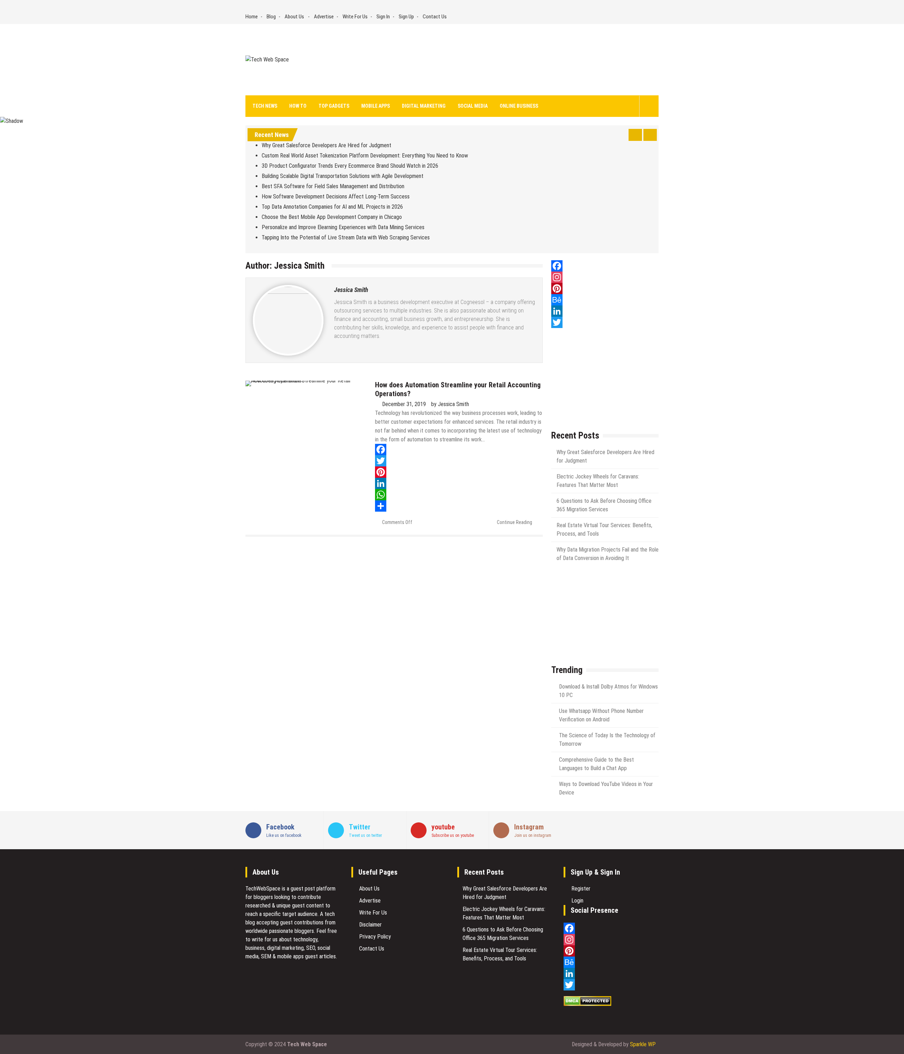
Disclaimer (370, 924)
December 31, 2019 (404, 404)
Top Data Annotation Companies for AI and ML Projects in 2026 (332, 206)
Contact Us (435, 16)
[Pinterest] (459, 472)
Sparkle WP (643, 1044)
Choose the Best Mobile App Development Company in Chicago (332, 217)
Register (580, 888)
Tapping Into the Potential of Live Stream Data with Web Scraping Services (346, 237)
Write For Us (355, 16)
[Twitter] (459, 460)
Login (577, 900)
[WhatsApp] (459, 494)
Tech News (264, 106)
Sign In (383, 16)
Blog (271, 16)
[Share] (459, 506)
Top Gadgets (334, 106)
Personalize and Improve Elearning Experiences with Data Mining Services (343, 227)
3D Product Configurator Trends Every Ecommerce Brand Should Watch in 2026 (350, 165)
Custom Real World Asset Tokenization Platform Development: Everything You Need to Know (365, 155)
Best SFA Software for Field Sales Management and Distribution (333, 186)
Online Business (519, 106)
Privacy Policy (375, 936)
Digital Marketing (424, 106)
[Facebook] (459, 449)
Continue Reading (514, 522)
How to (298, 106)
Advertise (324, 16)
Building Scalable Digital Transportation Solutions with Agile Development (342, 176)
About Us (294, 16)
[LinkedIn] (459, 483)
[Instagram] (605, 277)
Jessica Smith (351, 289)
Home (251, 16)
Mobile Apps (375, 106)
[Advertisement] (517, 60)
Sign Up (406, 16)
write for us (265, 939)
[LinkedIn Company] (605, 311)
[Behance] (605, 299)
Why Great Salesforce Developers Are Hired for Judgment (327, 145)
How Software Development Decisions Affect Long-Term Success (336, 196)
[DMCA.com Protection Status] (587, 1004)
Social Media (473, 106)
